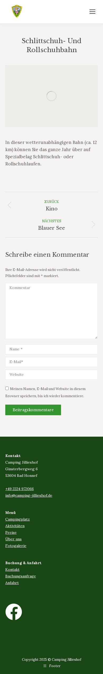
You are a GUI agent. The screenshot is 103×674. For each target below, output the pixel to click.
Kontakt (12, 569)
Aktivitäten (15, 525)
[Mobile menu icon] (92, 11)
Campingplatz (17, 519)
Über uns (13, 539)
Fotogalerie (15, 545)
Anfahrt (12, 582)
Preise (11, 532)
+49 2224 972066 (19, 488)
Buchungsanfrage (20, 576)
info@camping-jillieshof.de (28, 495)
